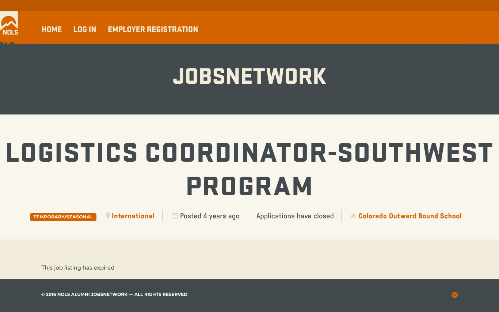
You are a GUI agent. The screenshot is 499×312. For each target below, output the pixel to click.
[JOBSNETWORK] (250, 54)
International (133, 216)
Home (52, 29)
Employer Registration (153, 29)
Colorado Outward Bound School (410, 216)
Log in (84, 29)
